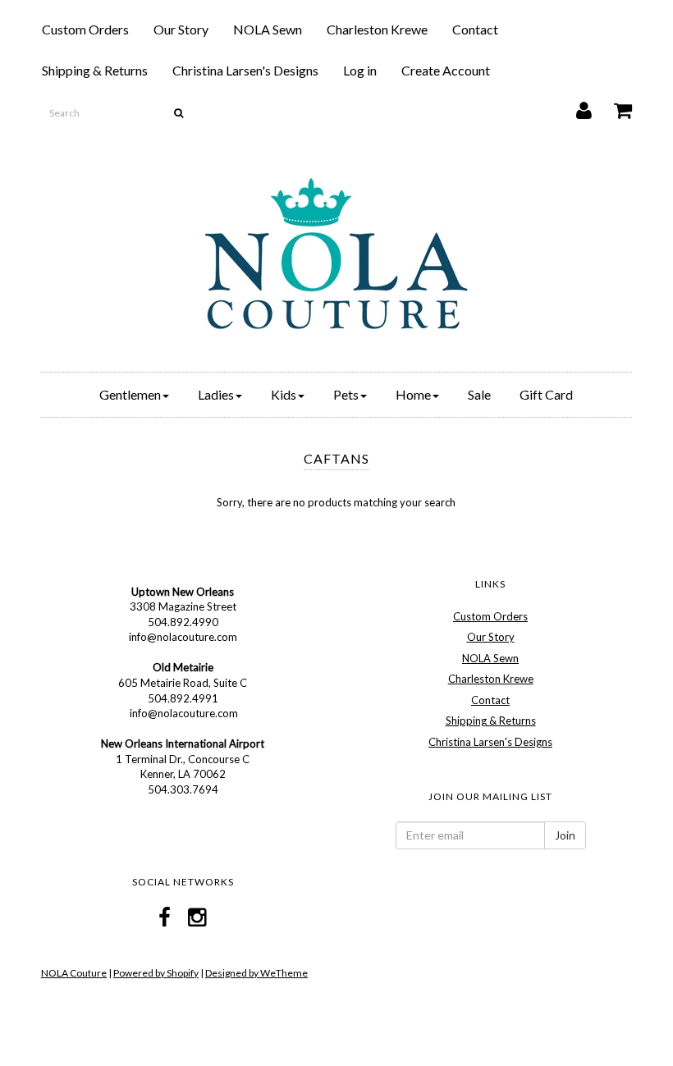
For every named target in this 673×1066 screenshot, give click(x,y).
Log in (360, 70)
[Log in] (574, 106)
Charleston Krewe (377, 29)
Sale (479, 394)
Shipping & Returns (95, 70)
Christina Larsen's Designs (245, 70)
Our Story (180, 29)
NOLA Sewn (267, 29)
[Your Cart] (612, 106)
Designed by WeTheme (256, 973)
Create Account (445, 70)
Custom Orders (85, 29)
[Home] (336, 253)
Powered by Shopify (156, 973)
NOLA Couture (74, 973)
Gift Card (546, 394)
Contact (475, 29)
